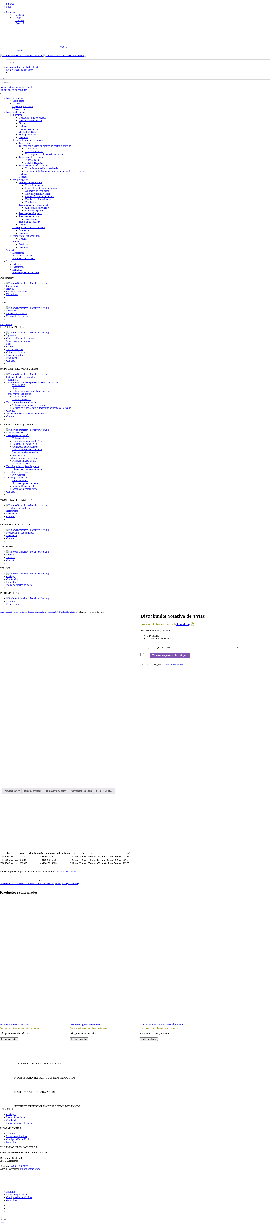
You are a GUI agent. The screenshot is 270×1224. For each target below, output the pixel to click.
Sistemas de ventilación (30, 182)
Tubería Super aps (34, 151)
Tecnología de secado (29, 221)
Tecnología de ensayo (29, 216)
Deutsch (19, 14)
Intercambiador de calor (24, 486)
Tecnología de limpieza (30, 213)
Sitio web (11, 4)
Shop (8, 6)
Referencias (24, 230)
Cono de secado (20, 480)
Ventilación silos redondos (38, 199)
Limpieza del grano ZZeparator (27, 469)
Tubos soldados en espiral (31, 157)
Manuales (17, 269)
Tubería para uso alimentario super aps (44, 154)
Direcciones (18, 252)
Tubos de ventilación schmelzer (34, 165)
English (19, 17)
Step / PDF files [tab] (104, 790)
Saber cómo (18, 100)
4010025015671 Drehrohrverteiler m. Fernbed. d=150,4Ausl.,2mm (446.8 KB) (39, 883)
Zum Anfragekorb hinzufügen (169, 655)
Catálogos (11, 1114)
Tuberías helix (32, 160)
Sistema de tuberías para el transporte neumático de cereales (54, 171)
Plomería (16, 241)
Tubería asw (25, 143)
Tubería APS (31, 148)
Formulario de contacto (23, 258)
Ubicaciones (18, 109)
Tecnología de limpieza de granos (22, 466)
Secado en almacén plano (25, 489)
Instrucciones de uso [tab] (81, 790)
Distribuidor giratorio (68, 612)
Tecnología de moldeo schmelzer (28, 227)
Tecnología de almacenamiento (34, 205)
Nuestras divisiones (15, 112)
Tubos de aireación (34, 185)
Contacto (23, 137)
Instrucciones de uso (67, 871)
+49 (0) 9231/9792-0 (20, 1166)
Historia (16, 103)
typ (147, 647)
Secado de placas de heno (25, 483)
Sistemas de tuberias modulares (27, 140)
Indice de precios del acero (25, 272)
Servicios (23, 244)
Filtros (22, 123)
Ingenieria (17, 115)
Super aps (17, 388)
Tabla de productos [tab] (56, 790)
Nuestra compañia (15, 98)
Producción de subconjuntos (26, 236)
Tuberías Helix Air (34, 162)
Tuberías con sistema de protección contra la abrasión (45, 145)
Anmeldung (183, 624)
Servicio (10, 261)
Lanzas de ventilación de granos (41, 188)
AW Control (31, 219)
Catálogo (16, 264)
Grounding (11, 1142)
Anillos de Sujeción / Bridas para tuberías (26, 413)
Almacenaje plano (34, 210)
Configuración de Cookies (19, 1139)
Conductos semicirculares (37, 193)
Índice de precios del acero (19, 1123)
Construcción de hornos (30, 120)
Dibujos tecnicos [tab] (32, 790)
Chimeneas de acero (29, 129)
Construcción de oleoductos (32, 117)
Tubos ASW (53, 612)
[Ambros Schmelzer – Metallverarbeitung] (21, 55)
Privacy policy (13, 604)
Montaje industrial (28, 134)
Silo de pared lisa (27, 131)
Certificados (18, 267)
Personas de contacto (22, 255)
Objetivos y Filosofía (22, 106)
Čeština (63, 47)
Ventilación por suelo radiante (39, 196)
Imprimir (10, 601)
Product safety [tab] (12, 790)
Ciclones (23, 126)
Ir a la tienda (6, 324)
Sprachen (10, 12)
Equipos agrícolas (21, 179)
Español (19, 50)
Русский (20, 23)
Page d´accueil (6, 612)
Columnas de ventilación (37, 191)
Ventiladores (31, 202)
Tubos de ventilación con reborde (41, 168)
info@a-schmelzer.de (30, 1169)
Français (19, 20)
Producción (12, 358)
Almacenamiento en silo (37, 207)
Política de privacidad (17, 1136)
